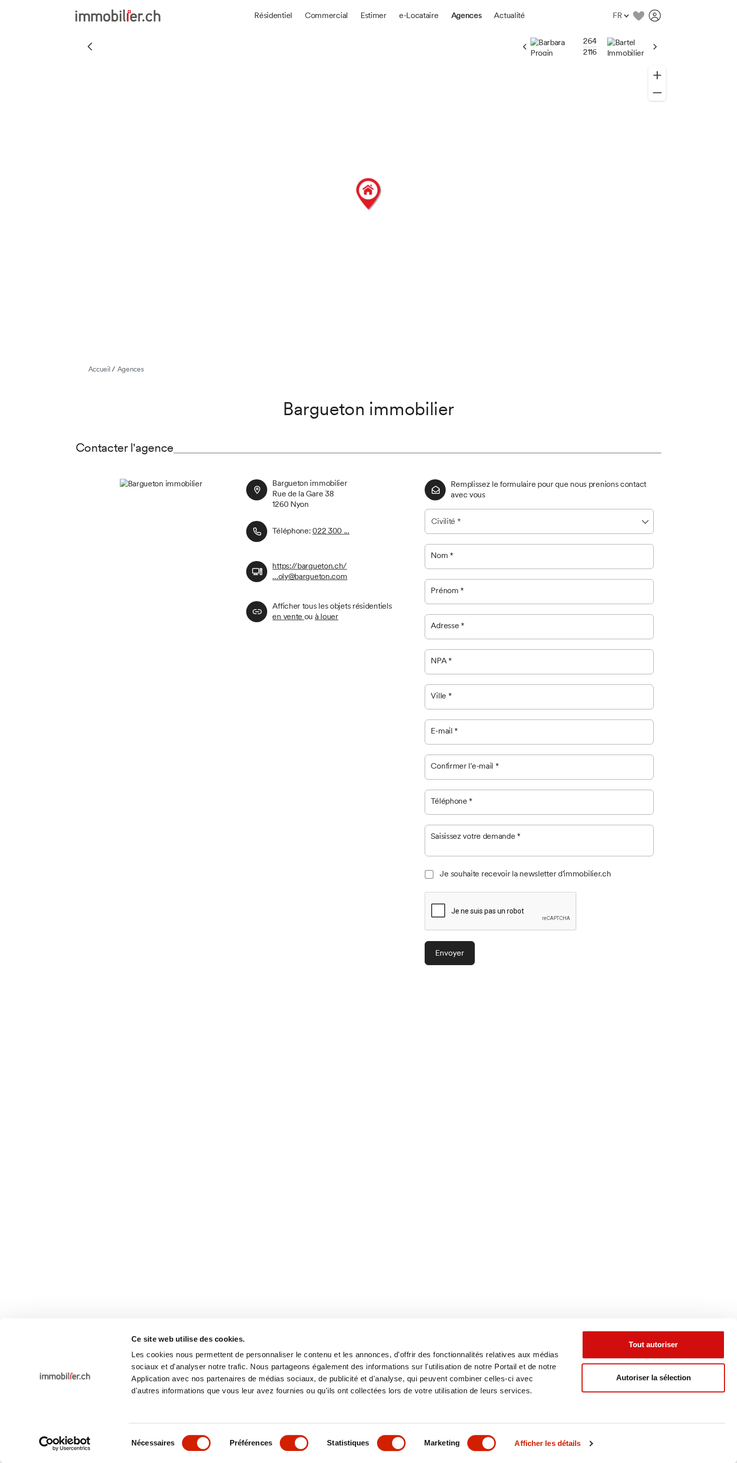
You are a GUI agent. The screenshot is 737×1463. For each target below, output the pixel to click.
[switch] (294, 1443)
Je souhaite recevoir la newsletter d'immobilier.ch (525, 873)
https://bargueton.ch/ (309, 566)
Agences (130, 369)
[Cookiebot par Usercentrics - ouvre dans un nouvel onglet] (65, 1443)
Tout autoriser (653, 1344)
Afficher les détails (547, 1443)
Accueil (99, 369)
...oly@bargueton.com (309, 576)
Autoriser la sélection (653, 1377)
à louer (326, 616)
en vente (288, 616)
